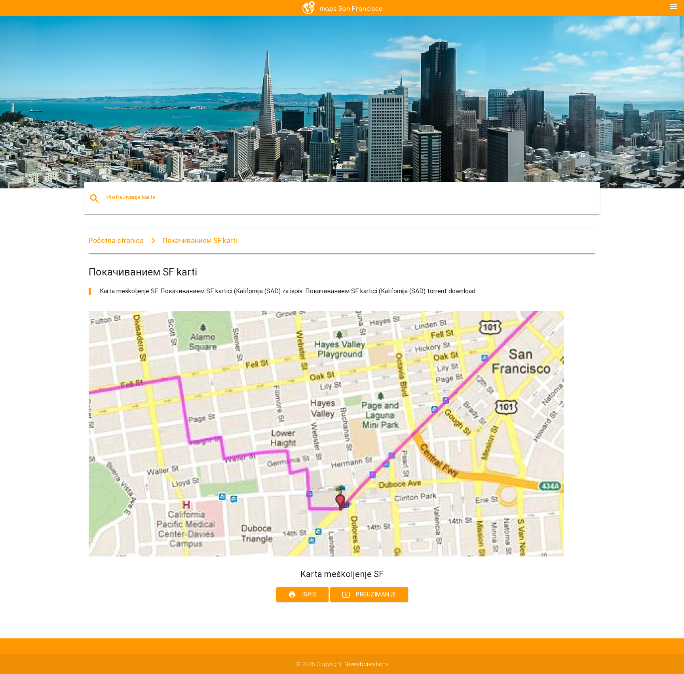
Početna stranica (116, 240)
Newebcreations (366, 664)
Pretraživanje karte (131, 197)
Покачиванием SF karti (199, 240)
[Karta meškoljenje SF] (326, 554)
